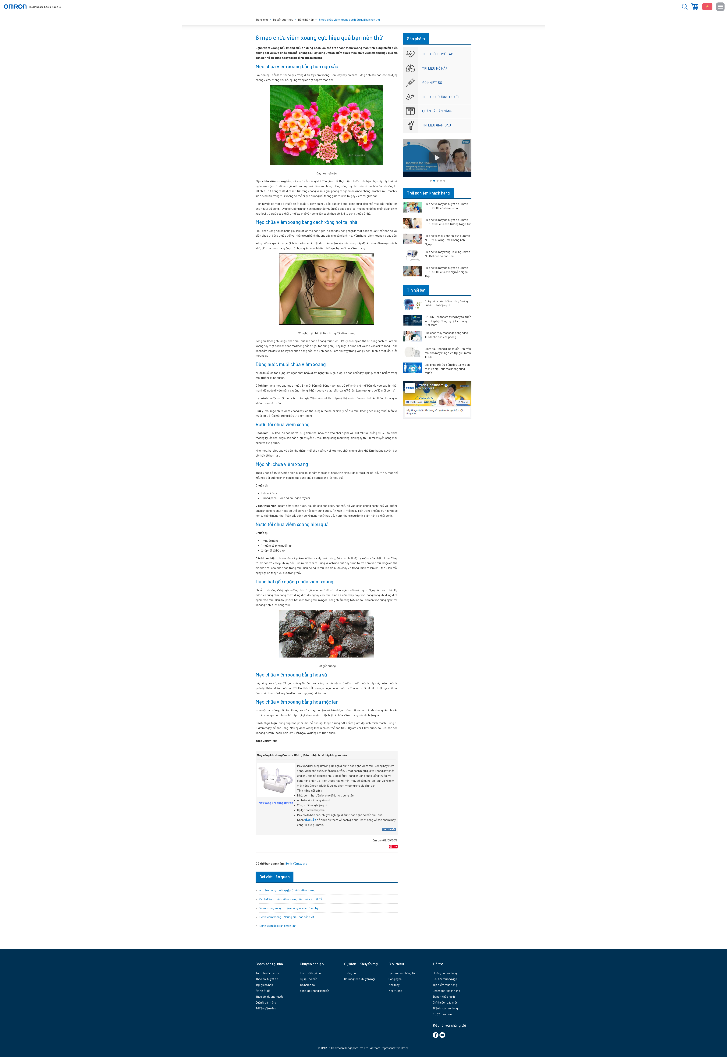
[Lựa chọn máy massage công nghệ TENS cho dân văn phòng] (412, 337)
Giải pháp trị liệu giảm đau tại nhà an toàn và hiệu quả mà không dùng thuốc (447, 368)
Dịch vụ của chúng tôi (402, 973)
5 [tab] (444, 181)
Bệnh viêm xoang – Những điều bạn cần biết (286, 917)
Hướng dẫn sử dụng (445, 973)
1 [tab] (431, 181)
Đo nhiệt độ (432, 82)
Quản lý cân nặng (437, 111)
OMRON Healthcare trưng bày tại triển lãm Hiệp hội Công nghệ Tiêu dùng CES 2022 (448, 321)
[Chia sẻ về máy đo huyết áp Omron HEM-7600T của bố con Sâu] (412, 208)
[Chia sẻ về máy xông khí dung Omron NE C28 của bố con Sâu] (412, 256)
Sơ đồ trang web (443, 1014)
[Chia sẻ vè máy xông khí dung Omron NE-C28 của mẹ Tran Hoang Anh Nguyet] (412, 240)
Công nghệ (395, 979)
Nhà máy (393, 984)
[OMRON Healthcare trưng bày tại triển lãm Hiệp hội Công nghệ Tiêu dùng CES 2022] (412, 321)
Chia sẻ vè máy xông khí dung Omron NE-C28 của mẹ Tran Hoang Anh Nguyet (447, 240)
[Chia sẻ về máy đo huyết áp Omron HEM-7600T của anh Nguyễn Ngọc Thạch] (412, 272)
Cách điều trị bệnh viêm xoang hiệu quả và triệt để (290, 899)
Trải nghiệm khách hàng (428, 192)
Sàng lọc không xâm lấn (314, 990)
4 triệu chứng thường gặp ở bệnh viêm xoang (287, 890)
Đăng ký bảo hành (444, 996)
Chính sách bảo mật (445, 1002)
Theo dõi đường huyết (441, 97)
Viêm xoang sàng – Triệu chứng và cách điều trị (288, 908)
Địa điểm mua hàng (695, 6)
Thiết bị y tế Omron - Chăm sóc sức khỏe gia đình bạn (32, 6)
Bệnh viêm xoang (296, 863)
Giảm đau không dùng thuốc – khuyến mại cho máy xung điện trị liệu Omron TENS (448, 353)
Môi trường (395, 990)
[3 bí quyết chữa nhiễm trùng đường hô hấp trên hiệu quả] (412, 305)
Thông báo (350, 973)
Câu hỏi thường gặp (445, 979)
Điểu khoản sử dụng (445, 1008)
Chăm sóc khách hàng (446, 990)
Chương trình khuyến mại (359, 979)
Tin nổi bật (416, 289)
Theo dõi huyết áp (437, 54)
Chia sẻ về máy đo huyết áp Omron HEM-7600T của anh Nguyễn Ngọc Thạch (446, 272)
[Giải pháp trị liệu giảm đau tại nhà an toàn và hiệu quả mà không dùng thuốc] (412, 369)
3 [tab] (437, 181)
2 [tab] (434, 181)
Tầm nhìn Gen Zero (267, 973)
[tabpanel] (437, 158)
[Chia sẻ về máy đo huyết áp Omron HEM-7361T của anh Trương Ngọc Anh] (412, 224)
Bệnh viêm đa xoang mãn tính (277, 925)
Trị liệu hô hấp (435, 68)
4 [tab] (441, 181)
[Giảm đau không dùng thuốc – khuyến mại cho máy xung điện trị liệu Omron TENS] (412, 353)
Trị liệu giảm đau (436, 125)
